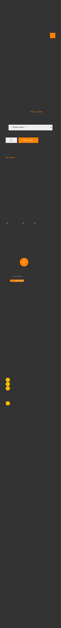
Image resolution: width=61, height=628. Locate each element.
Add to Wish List (15, 146)
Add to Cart (28, 140)
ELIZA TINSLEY (20, 105)
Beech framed (13, 223)
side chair (39, 223)
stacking (27, 223)
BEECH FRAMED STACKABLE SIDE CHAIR (31, 14)
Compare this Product (34, 146)
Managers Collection (18, 122)
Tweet (9, 213)
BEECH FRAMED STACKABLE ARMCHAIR (17, 270)
